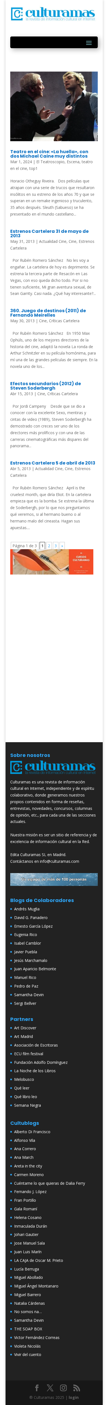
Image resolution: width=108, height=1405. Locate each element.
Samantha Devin (29, 994)
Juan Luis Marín (28, 1251)
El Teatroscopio (50, 161)
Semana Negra (27, 1105)
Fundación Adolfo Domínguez (41, 1062)
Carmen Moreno (29, 1174)
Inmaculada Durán (30, 1226)
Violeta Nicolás (27, 1346)
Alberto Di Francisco (32, 1131)
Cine (72, 241)
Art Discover (25, 1027)
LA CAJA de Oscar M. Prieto (38, 1260)
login (74, 1397)
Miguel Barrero (27, 1294)
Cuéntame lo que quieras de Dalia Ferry (49, 1183)
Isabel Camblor (27, 943)
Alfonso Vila (24, 1140)
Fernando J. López (30, 1191)
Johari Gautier (26, 1234)
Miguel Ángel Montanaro (36, 1286)
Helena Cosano (28, 1217)
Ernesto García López (33, 926)
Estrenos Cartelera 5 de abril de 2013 (52, 463)
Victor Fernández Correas (37, 1337)
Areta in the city (28, 1166)
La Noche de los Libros (35, 1070)
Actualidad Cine (52, 241)
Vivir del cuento (27, 1354)
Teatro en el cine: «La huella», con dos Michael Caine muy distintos (49, 153)
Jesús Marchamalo (30, 960)
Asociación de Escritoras (36, 1045)
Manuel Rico (25, 977)
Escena (73, 161)
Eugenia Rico (25, 934)
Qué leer (21, 1088)
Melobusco (24, 1079)
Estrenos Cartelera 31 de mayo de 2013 (49, 233)
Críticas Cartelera (64, 320)
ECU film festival (28, 1053)
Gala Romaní (25, 1208)
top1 (33, 168)
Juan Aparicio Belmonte (35, 968)
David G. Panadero (31, 917)
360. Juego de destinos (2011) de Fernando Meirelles (48, 312)
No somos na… (28, 1311)
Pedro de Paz (26, 986)
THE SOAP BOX (28, 1328)
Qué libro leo (25, 1096)
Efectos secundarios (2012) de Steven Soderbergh (45, 385)
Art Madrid (23, 1036)
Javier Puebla (25, 951)
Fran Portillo (25, 1200)
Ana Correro (25, 1148)
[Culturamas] (54, 775)
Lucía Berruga (26, 1269)
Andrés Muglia (27, 909)
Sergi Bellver (25, 1003)
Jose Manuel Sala (29, 1243)
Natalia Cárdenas (29, 1303)
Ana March (24, 1157)
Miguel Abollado (28, 1277)
